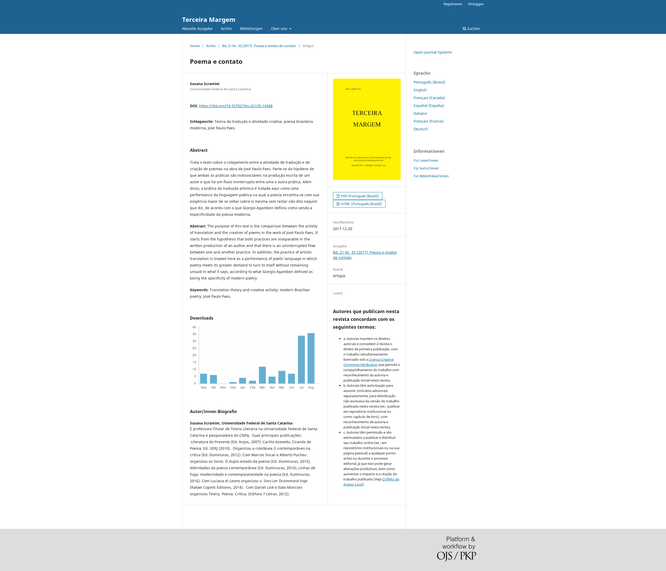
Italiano (420, 113)
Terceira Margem (208, 19)
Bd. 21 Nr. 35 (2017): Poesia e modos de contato (259, 45)
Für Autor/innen (426, 168)
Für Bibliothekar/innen (431, 176)
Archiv (226, 28)
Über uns (279, 28)
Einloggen (476, 4)
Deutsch (421, 128)
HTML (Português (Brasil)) (361, 203)
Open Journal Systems (433, 52)
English (420, 89)
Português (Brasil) (429, 82)
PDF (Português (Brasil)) (359, 196)
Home (195, 45)
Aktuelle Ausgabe (197, 28)
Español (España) (429, 105)
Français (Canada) (429, 97)
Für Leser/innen (426, 160)
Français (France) (429, 121)
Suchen (473, 28)
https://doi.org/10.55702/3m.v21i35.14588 (236, 105)
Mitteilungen (251, 28)
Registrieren (453, 4)
